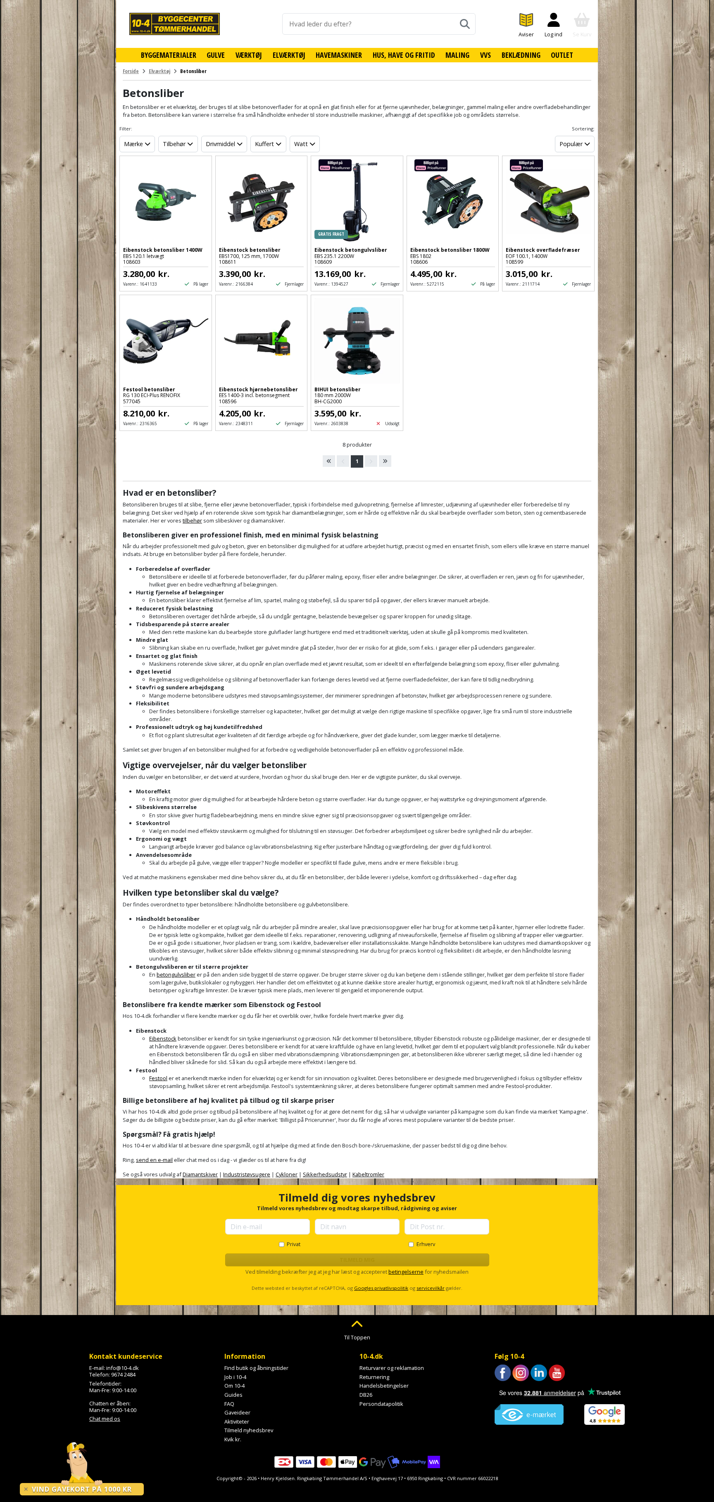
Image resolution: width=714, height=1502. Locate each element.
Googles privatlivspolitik (381, 1288)
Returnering (374, 1377)
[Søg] (465, 24)
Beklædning (521, 55)
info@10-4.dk (122, 1368)
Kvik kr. (232, 1439)
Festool (158, 1078)
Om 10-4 (234, 1385)
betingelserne (406, 1271)
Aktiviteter (236, 1421)
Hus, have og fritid (404, 55)
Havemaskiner (339, 55)
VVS (485, 55)
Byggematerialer (168, 55)
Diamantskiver (200, 1174)
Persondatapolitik (381, 1403)
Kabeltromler (368, 1174)
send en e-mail (154, 1160)
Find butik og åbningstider (256, 1368)
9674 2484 (123, 1374)
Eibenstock (162, 1038)
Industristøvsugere (246, 1174)
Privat (293, 1244)
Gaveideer (237, 1412)
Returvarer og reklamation (391, 1368)
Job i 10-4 (235, 1377)
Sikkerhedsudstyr (325, 1174)
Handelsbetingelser (384, 1385)
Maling (457, 55)
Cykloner (287, 1174)
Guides (233, 1394)
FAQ (229, 1403)
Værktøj (249, 55)
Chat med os (104, 1418)
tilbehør (192, 520)
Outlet (562, 55)
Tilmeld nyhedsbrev (248, 1430)
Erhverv (425, 1244)
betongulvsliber (176, 974)
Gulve (216, 55)
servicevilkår (430, 1288)
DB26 (365, 1394)
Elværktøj (289, 55)
